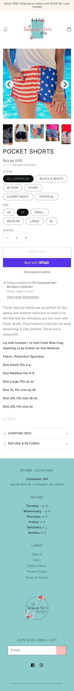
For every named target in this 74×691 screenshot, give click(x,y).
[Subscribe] (61, 650)
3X (22, 212)
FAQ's (37, 560)
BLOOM (12, 187)
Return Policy (37, 565)
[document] (37, 85)
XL (51, 221)
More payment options (37, 272)
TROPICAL (46, 196)
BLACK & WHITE (52, 178)
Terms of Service (37, 577)
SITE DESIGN (57, 683)
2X (9, 212)
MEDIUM (13, 221)
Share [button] (11, 418)
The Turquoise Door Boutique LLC (34, 683)
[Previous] (9, 84)
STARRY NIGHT (18, 196)
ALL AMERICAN (18, 178)
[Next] (64, 84)
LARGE (35, 221)
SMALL (40, 212)
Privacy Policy (37, 571)
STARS (33, 187)
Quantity (8, 230)
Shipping (7, 165)
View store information (22, 297)
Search (37, 554)
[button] (5, 29)
